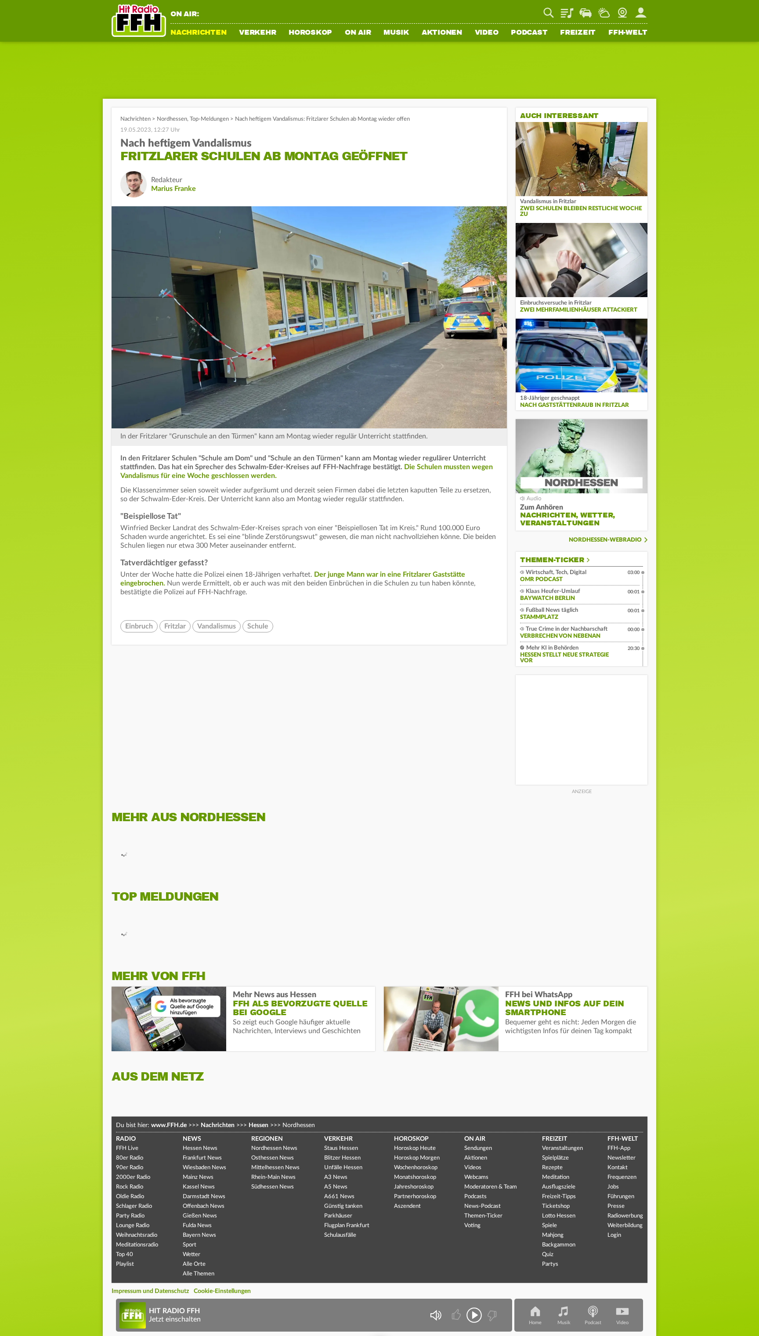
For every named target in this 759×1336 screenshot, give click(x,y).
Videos (472, 1168)
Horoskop (310, 33)
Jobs (613, 1187)
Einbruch (139, 626)
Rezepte (552, 1168)
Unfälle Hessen (343, 1168)
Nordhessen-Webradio (605, 540)
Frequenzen (621, 1177)
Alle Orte (194, 1264)
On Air (358, 33)
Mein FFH (640, 9)
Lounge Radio (132, 1225)
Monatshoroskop (415, 1177)
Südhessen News (272, 1187)
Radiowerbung (625, 1216)
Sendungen (478, 1148)
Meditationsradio (137, 1245)
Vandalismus (216, 626)
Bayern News (199, 1235)
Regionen (267, 1139)
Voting (472, 1225)
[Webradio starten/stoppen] (474, 1315)
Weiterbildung (625, 1225)
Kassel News (199, 1187)
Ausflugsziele (558, 1187)
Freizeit (578, 33)
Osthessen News (272, 1158)
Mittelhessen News (275, 1168)
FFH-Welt (627, 33)
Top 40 (124, 1254)
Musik (396, 33)
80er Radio (129, 1158)
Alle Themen (198, 1274)
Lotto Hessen (558, 1216)
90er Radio (129, 1168)
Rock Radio (129, 1187)
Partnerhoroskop (415, 1197)
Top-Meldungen (209, 119)
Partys (550, 1264)
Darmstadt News (204, 1197)
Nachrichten (198, 33)
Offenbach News (203, 1206)
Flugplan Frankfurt (346, 1225)
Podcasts (475, 1197)
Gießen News (200, 1216)
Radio (126, 1139)
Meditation (555, 1177)
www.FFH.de (169, 1125)
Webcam (622, 9)
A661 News (339, 1197)
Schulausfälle (340, 1235)
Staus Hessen (341, 1148)
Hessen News (200, 1148)
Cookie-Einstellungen (222, 1291)
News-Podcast (482, 1206)
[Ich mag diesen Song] (457, 1315)
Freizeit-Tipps (559, 1197)
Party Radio (130, 1216)
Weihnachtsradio (136, 1235)
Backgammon (558, 1245)
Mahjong (553, 1235)
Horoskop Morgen (417, 1158)
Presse (616, 1206)
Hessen (258, 1125)
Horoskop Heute (415, 1148)
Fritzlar (175, 626)
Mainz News (198, 1177)
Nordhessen (172, 119)
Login (614, 1235)
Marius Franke (173, 188)
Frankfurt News (202, 1158)
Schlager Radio (134, 1206)
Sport (189, 1245)
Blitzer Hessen (342, 1158)
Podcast (529, 33)
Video (487, 33)
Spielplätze (555, 1158)
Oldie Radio (130, 1197)
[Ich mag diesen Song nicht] (491, 1315)
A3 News (335, 1177)
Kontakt (617, 1168)
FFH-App (618, 1148)
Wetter (604, 9)
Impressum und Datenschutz (150, 1291)
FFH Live (127, 1148)
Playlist (567, 9)
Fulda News (197, 1225)
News (192, 1139)
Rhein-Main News (273, 1177)
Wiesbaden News (204, 1168)
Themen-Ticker (552, 560)
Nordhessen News (274, 1148)
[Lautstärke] (435, 1315)
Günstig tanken (343, 1206)
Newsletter (621, 1158)
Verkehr (257, 33)
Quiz (547, 1254)
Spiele (549, 1225)
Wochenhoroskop (415, 1168)
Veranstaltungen (562, 1148)
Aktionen (442, 33)
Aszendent (407, 1206)
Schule (257, 626)
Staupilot (585, 9)
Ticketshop (556, 1206)
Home (535, 1322)
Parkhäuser (338, 1216)
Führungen (620, 1197)
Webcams (476, 1177)
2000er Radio (133, 1177)
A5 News (335, 1187)
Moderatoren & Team (490, 1187)
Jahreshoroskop (414, 1187)
